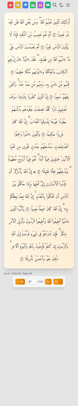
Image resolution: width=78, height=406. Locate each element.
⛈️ (25, 4)
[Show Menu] (68, 4)
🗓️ (33, 4)
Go (48, 281)
